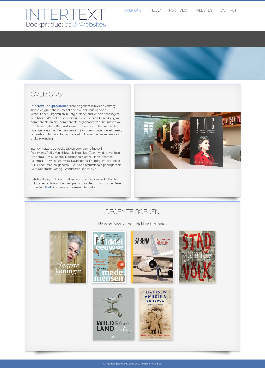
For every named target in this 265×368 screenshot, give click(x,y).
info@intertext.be (151, 363)
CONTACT (228, 10)
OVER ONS (132, 10)
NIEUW (155, 10)
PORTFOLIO (178, 10)
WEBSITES (204, 10)
